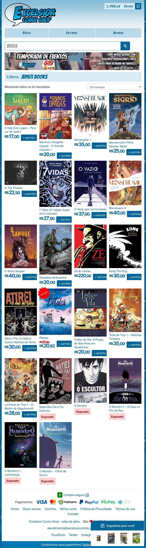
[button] (138, 6)
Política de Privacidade (96, 509)
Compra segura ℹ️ (76, 495)
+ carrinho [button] (29, 137)
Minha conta (68, 509)
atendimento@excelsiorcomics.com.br (73, 528)
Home (15, 509)
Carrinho (50, 509)
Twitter (73, 535)
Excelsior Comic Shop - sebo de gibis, (54, 521)
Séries (26, 33)
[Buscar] (125, 46)
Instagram (88, 535)
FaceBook (58, 535)
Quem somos (32, 509)
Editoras (72, 33)
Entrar (128, 6)
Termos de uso (125, 509)
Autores (118, 33)
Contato (73, 514)
